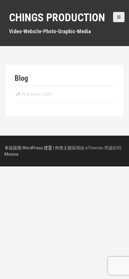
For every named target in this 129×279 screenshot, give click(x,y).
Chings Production (57, 17)
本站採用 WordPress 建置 (28, 147)
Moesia (11, 154)
